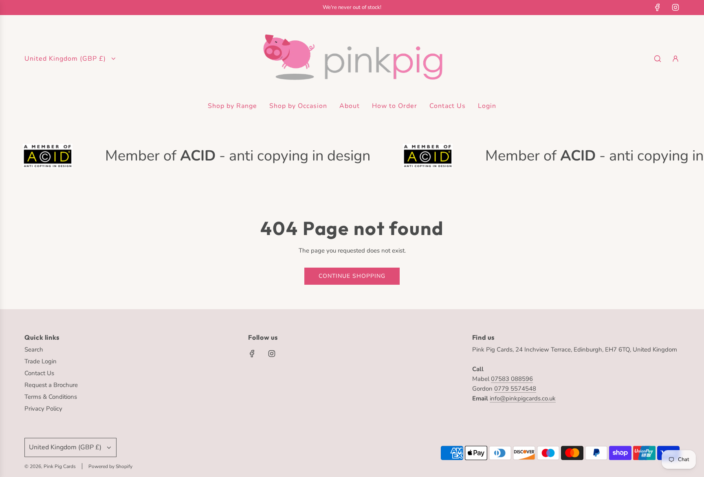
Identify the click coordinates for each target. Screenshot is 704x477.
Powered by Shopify (110, 466)
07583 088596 (512, 379)
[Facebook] (658, 7)
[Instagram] (675, 7)
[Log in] (675, 59)
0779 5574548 (515, 389)
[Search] (658, 59)
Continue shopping (352, 276)
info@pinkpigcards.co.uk (523, 398)
